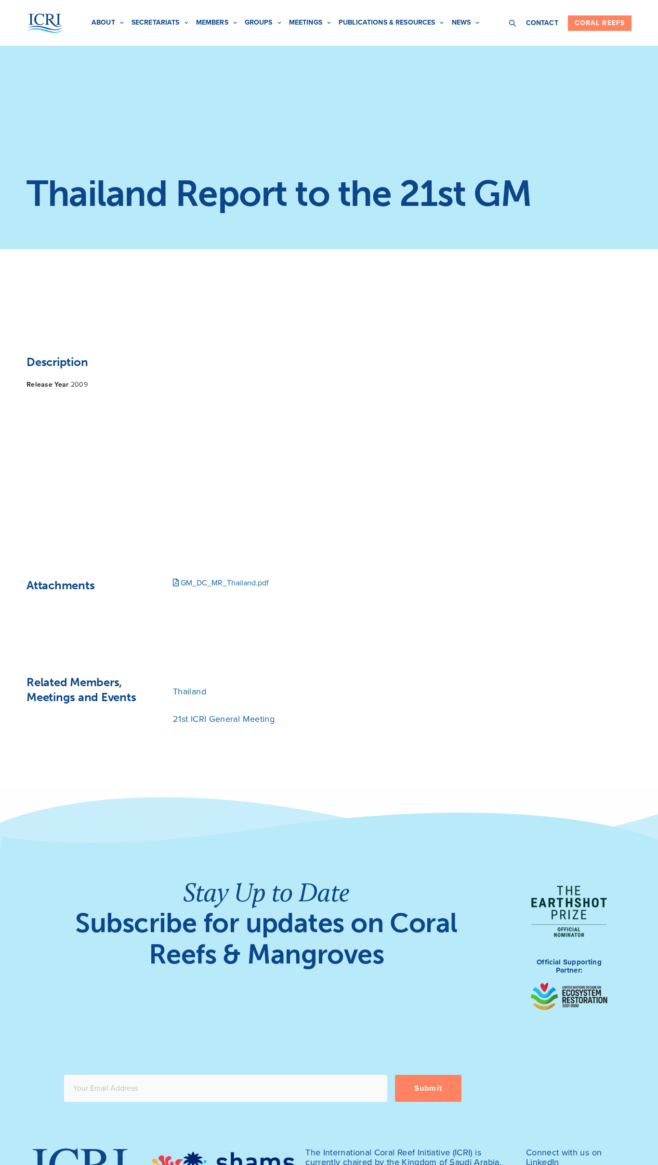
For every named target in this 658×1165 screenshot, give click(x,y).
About (103, 22)
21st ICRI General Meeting (224, 719)
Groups (259, 22)
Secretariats (156, 22)
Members (212, 22)
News (461, 22)
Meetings (305, 22)
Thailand (189, 691)
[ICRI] (44, 23)
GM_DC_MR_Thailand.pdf (224, 583)
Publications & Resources (387, 22)
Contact (542, 23)
